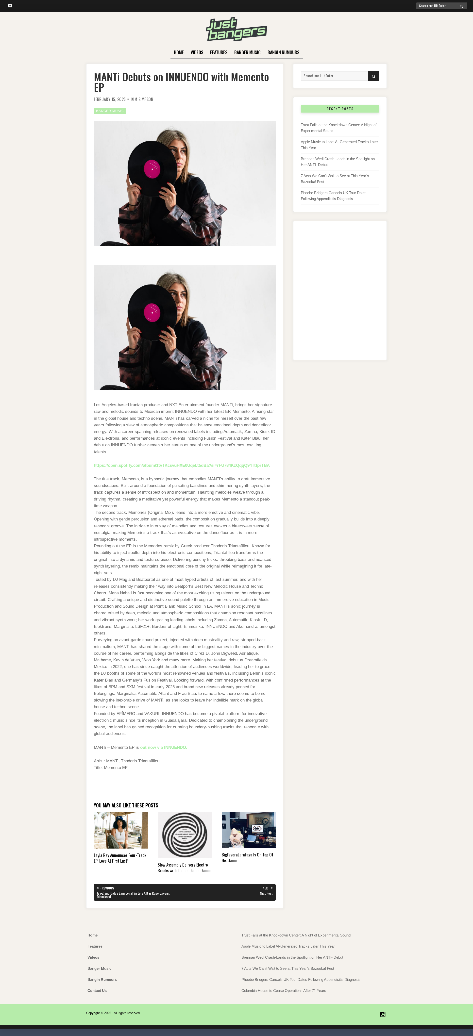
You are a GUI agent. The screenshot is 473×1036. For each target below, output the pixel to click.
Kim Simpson (142, 99)
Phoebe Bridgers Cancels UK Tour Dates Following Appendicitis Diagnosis (300, 979)
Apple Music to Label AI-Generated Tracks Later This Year (288, 946)
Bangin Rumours (283, 52)
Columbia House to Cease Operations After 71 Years (283, 990)
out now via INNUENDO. (163, 747)
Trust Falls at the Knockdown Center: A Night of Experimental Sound (296, 935)
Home (179, 52)
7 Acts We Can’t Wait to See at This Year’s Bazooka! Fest (287, 968)
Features (218, 52)
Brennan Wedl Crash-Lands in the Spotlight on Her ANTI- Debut (292, 957)
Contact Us (97, 990)
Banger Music (247, 52)
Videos (197, 52)
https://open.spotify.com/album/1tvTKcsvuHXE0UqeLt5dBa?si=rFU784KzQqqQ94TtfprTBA (182, 465)
